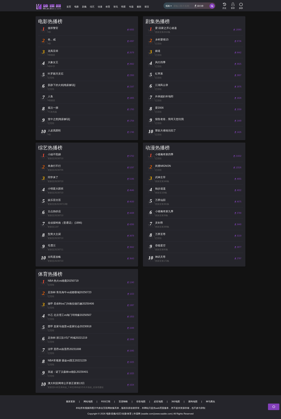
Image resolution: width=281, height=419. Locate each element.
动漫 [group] (100, 6)
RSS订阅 (105, 401)
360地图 (175, 401)
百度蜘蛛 (123, 401)
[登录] (233, 3)
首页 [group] (69, 6)
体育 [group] (108, 6)
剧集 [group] (84, 6)
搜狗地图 (192, 401)
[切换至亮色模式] (241, 3)
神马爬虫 (210, 401)
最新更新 (70, 401)
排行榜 (200, 6)
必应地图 (158, 401)
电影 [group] (76, 6)
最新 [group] (139, 6)
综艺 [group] (92, 6)
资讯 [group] (115, 6)
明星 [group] (123, 6)
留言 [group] (147, 6)
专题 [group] (131, 6)
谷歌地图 (140, 401)
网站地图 (88, 401)
